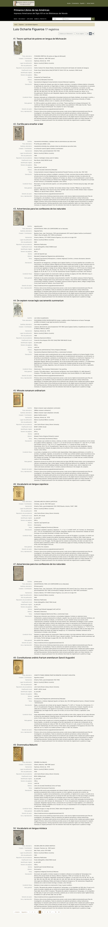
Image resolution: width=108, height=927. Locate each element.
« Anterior (17, 912)
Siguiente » (25, 912)
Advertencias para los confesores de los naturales (41, 208)
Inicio (15, 19)
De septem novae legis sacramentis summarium (40, 300)
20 (59, 912)
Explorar (30, 19)
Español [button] (82, 3)
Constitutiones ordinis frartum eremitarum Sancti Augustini (46, 657)
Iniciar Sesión (90, 3)
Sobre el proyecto (40, 19)
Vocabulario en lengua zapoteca (32, 484)
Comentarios (75, 3)
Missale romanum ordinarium (31, 390)
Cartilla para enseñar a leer (30, 124)
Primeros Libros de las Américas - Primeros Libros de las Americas (24, 3)
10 (80, 33)
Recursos (22, 19)
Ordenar (65, 33)
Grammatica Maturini (27, 745)
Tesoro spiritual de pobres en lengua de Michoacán (41, 38)
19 (55, 912)
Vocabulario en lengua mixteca (32, 828)
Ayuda (69, 3)
